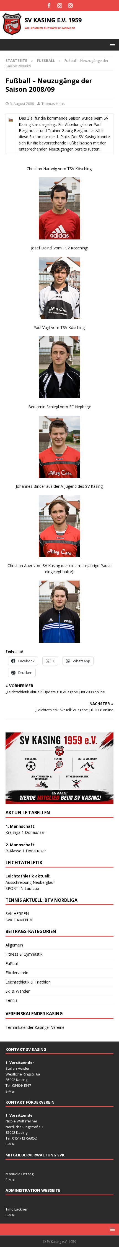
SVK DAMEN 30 (19, 919)
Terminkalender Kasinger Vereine (35, 1027)
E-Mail (10, 1091)
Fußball (12, 963)
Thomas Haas (53, 103)
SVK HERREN (17, 913)
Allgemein (14, 945)
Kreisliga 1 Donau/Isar (25, 832)
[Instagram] (59, 5)
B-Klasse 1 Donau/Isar (26, 850)
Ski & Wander (18, 991)
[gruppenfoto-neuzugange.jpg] (11, 118)
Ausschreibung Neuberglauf (30, 882)
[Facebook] (49, 5)
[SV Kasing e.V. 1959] (59, 35)
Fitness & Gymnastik (24, 954)
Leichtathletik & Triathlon (28, 982)
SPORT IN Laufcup (22, 888)
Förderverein (17, 972)
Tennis (11, 1000)
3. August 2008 (22, 103)
